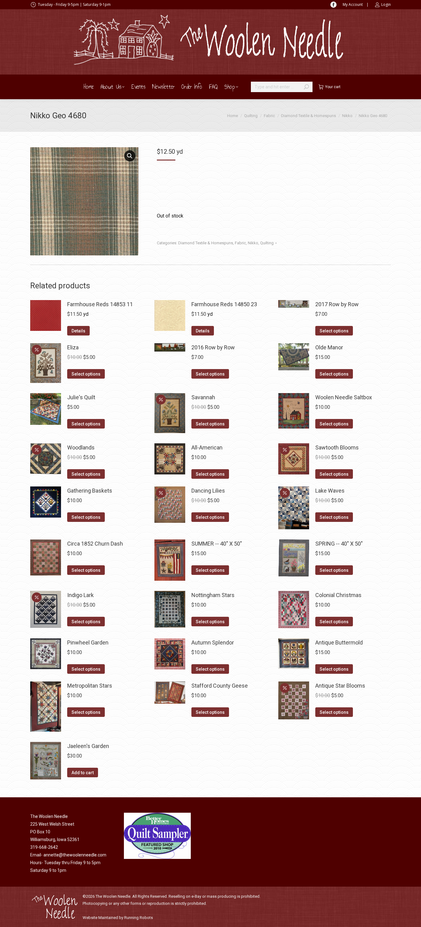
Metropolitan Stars (89, 685)
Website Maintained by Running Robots (118, 917)
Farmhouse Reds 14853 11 (100, 304)
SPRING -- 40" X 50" (339, 543)
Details (78, 330)
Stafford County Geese (219, 685)
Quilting (267, 243)
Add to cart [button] (83, 772)
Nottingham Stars (213, 595)
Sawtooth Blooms (337, 447)
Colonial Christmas (338, 595)
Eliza (73, 347)
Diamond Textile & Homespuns (205, 243)
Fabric (240, 243)
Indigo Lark (80, 595)
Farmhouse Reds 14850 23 (224, 304)
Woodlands (81, 447)
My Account (353, 4)
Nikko (253, 243)
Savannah (203, 397)
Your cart (333, 87)
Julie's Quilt (81, 397)
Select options (334, 330)
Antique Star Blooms (340, 685)
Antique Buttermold (339, 642)
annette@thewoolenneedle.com (74, 854)
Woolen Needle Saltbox (343, 397)
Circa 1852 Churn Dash (95, 543)
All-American (207, 447)
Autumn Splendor (212, 642)
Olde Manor (329, 347)
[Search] (306, 87)
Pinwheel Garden (87, 642)
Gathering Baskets (89, 490)
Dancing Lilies (208, 490)
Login (386, 4)
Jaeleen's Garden (88, 746)
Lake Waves (330, 490)
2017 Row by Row (337, 304)
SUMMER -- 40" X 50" (216, 543)
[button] (129, 155)
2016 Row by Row (213, 347)
